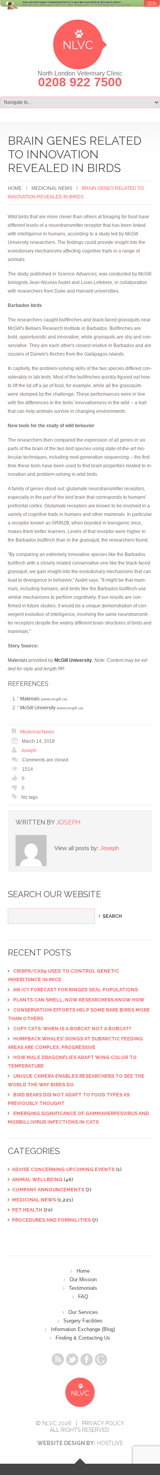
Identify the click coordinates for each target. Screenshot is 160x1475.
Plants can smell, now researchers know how (78, 1000)
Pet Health (27, 1210)
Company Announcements (48, 1190)
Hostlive (110, 1443)
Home (15, 188)
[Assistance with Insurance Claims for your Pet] (80, 9)
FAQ (83, 1297)
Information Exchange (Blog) (83, 1329)
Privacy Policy (103, 1423)
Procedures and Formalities (51, 1220)
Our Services (83, 1312)
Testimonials (83, 1288)
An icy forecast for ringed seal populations (75, 990)
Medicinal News (51, 188)
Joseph (29, 750)
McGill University (38, 707)
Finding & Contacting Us (83, 1338)
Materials (17, 660)
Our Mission (83, 1279)
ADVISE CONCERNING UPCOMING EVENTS (63, 1169)
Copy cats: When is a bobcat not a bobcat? (72, 1028)
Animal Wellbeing (37, 1179)
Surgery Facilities (83, 1321)
